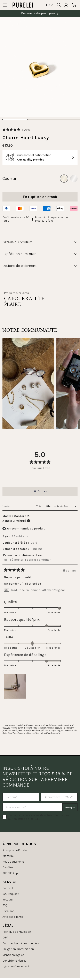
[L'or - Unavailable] (64, 178)
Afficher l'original (53, 590)
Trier (40, 506)
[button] (16, 129)
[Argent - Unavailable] (74, 178)
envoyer (70, 807)
